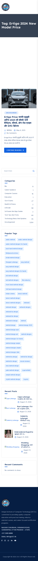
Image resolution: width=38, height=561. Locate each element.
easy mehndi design (12, 267)
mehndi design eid (12, 334)
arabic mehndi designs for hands (16, 244)
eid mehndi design (12, 276)
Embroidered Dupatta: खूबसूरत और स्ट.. (24, 433)
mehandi (26, 303)
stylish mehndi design (13, 379)
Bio (6, 186)
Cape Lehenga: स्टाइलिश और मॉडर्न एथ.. (25, 398)
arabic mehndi (10, 239)
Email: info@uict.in (9, 537)
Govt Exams (9, 201)
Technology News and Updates (15, 219)
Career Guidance (10, 190)
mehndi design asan (12, 330)
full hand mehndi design (13, 289)
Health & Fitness (10, 204)
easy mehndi (25, 262)
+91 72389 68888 (7, 533)
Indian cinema (10, 294)
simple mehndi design (13, 375)
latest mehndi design (13, 298)
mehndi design (10, 325)
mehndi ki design (11, 361)
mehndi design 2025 (25, 325)
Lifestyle (8, 208)
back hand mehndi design (14, 249)
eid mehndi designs (12, 280)
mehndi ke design (26, 357)
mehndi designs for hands (14, 339)
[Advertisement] (19, 57)
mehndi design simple (13, 343)
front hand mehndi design (14, 285)
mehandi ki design (12, 321)
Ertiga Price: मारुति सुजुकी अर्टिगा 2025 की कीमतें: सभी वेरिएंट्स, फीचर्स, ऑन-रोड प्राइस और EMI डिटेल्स (17, 121)
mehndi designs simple (13, 348)
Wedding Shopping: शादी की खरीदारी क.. (27, 445)
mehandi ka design (12, 312)
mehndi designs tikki (12, 352)
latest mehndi (22, 294)
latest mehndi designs (13, 303)
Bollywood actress (12, 253)
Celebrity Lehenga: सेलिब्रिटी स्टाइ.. (25, 418)
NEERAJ (9, 130)
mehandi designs (25, 307)
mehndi (23, 321)
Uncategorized (11, 113)
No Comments (12, 133)
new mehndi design (12, 366)
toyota (26, 379)
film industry (26, 280)
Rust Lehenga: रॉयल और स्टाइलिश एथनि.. (25, 408)
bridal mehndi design (12, 258)
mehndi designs (26, 334)
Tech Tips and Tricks (12, 215)
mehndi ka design (11, 357)
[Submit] (33, 171)
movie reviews (25, 361)
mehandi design (11, 307)
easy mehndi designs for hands (16, 271)
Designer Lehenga (12, 262)
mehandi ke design (12, 316)
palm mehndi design (12, 370)
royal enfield (26, 370)
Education (8, 197)
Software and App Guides (14, 211)
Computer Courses (11, 194)
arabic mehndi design (25, 239)
